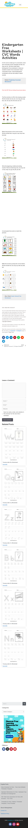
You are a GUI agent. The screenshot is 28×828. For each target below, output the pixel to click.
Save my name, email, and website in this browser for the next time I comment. (14, 413)
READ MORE (5, 464)
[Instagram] (7, 749)
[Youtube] (15, 749)
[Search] (24, 703)
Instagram (19, 330)
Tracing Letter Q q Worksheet (10, 502)
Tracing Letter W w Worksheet (10, 462)
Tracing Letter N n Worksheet (10, 664)
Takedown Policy (5, 813)
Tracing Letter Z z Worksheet (10, 543)
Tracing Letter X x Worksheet (10, 623)
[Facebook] (3, 749)
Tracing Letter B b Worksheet (10, 583)
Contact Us (3, 810)
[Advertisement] (14, 25)
